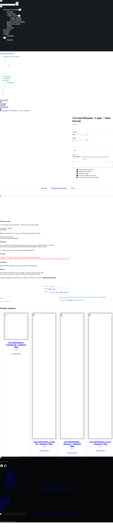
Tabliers (9, 72)
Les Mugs (2, 508)
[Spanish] (4, 91)
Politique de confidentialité (56, 512)
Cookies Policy (75, 512)
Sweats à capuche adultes (16, 68)
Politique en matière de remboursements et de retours (56, 489)
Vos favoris (7, 76)
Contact (6, 80)
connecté (70, 300)
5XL (67, 292)
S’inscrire (10, 86)
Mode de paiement (12, 485)
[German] (4, 96)
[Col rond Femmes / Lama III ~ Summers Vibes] (44, 376)
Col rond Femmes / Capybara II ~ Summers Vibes (16, 344)
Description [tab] (44, 188)
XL (54, 292)
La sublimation (11, 477)
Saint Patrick (99, 156)
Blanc (50, 289)
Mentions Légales (67, 512)
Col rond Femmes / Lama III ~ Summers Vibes (44, 443)
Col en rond (85, 156)
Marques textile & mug (13, 480)
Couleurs (74, 132)
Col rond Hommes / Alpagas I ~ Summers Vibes (72, 444)
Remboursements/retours (49, 277)
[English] (4, 94)
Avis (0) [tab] (73, 188)
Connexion (10, 82)
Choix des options (16, 353)
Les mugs (10, 58)
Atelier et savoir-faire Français (15, 474)
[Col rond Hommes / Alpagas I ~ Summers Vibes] (72, 376)
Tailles (74, 138)
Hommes (91, 156)
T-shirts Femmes (15, 64)
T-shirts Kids (3, 496)
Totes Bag (3, 506)
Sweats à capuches (5, 502)
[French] (4, 88)
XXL (57, 292)
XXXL (61, 292)
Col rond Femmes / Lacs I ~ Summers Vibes (100, 443)
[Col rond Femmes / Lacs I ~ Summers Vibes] (100, 376)
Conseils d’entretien (12, 479)
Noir (54, 289)
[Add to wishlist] (74, 149)
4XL (64, 292)
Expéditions (10, 482)
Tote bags (10, 74)
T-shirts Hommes (16, 66)
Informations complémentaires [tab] (59, 188)
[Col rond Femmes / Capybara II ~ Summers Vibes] (16, 326)
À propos (6, 78)
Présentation (10, 473)
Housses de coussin (13, 70)
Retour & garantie (11, 483)
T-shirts (106, 156)
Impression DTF (11, 476)
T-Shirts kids (11, 60)
